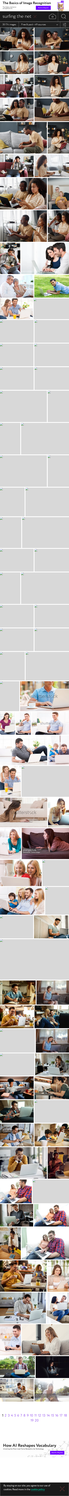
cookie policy (38, 1489)
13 (43, 1415)
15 (52, 1415)
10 (31, 1415)
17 (61, 1415)
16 (56, 1415)
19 (31, 1420)
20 (37, 1420)
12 (39, 1415)
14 (48, 1415)
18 (65, 1415)
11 (35, 1415)
